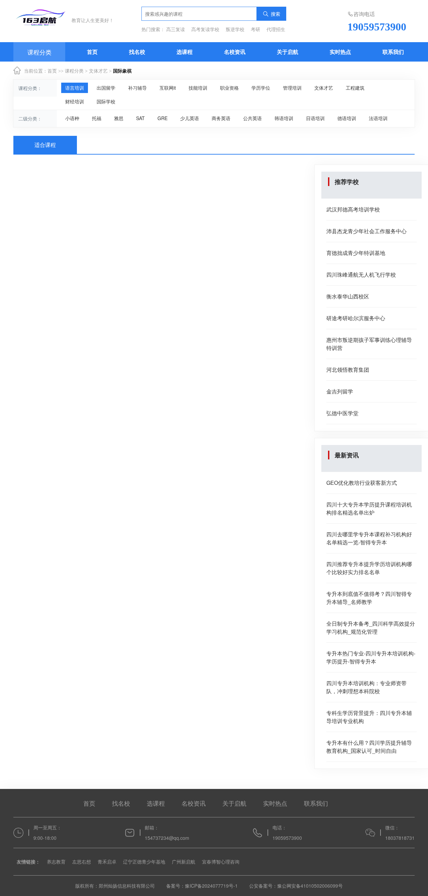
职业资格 (229, 87)
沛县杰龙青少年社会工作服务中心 (366, 231)
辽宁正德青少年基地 (144, 861)
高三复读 (175, 29)
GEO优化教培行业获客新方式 (361, 482)
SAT (140, 118)
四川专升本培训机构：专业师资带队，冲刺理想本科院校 (366, 687)
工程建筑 (355, 87)
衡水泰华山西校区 (347, 296)
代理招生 (275, 29)
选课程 (185, 52)
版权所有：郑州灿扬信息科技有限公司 (115, 885)
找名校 (137, 52)
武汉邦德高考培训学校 (353, 209)
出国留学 (106, 87)
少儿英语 (189, 118)
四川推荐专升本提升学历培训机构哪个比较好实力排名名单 (369, 568)
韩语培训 (284, 118)
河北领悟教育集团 (347, 369)
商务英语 (221, 118)
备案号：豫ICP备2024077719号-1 (202, 885)
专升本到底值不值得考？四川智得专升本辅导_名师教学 (369, 598)
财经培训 (74, 101)
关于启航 (287, 52)
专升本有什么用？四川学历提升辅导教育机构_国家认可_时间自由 (369, 746)
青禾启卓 (107, 861)
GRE (162, 118)
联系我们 (393, 52)
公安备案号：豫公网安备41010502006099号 (296, 885)
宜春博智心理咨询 (220, 861)
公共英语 (252, 118)
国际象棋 (122, 71)
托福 (96, 118)
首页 (92, 52)
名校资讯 (234, 52)
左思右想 (81, 861)
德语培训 (346, 118)
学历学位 (260, 87)
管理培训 (292, 87)
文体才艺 (98, 71)
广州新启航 (183, 861)
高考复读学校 (205, 29)
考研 (255, 29)
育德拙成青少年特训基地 (355, 253)
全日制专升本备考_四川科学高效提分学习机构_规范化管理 (370, 627)
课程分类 (74, 71)
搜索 (275, 13)
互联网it (167, 87)
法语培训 (378, 118)
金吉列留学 (339, 391)
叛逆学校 (235, 29)
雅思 (118, 118)
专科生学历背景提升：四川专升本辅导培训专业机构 (369, 717)
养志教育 (56, 861)
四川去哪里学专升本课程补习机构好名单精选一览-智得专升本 (369, 538)
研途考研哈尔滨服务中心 (355, 318)
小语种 (72, 118)
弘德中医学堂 (342, 413)
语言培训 (74, 87)
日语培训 (315, 118)
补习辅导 (137, 87)
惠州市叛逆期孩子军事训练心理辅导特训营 (369, 344)
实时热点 (340, 52)
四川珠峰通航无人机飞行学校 (361, 274)
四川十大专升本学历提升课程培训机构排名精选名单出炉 (369, 508)
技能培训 (198, 87)
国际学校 (106, 101)
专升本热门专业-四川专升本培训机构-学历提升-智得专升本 (370, 657)
